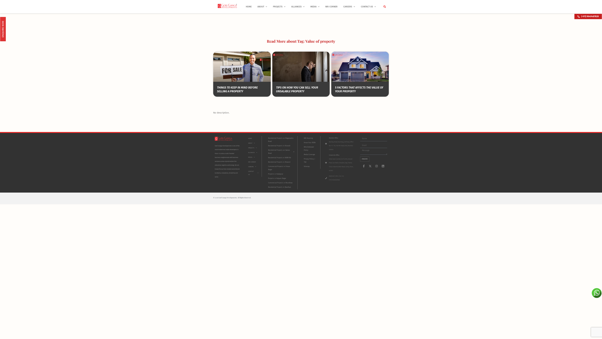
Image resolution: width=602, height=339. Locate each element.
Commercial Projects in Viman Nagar (279, 168)
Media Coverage (309, 155)
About (260, 6)
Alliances (296, 6)
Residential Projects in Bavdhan (279, 187)
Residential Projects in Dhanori (279, 162)
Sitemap (307, 166)
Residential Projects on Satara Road (279, 151)
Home (249, 6)
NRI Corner (331, 6)
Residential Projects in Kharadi (279, 146)
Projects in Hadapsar (275, 174)
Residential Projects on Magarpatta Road (280, 139)
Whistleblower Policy (309, 148)
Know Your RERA (310, 143)
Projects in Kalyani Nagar (277, 178)
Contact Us (367, 6)
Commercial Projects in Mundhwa (280, 183)
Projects (278, 6)
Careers (347, 6)
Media (313, 6)
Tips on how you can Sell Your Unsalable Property (297, 89)
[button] (384, 7)
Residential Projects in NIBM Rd (279, 158)
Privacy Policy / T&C (309, 160)
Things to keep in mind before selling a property (237, 89)
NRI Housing (308, 138)
